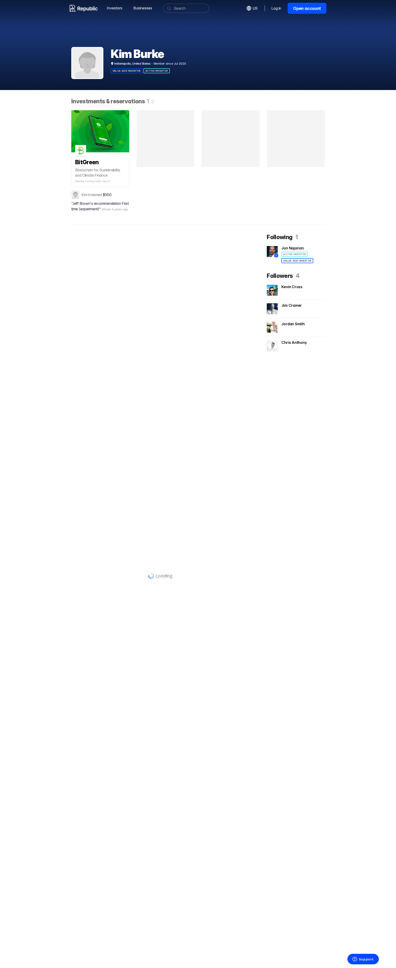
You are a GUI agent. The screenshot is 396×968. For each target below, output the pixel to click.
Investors (114, 8)
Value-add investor (127, 70)
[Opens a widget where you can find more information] (363, 959)
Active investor (156, 70)
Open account (307, 8)
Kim (84, 194)
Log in (276, 8)
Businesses (142, 8)
